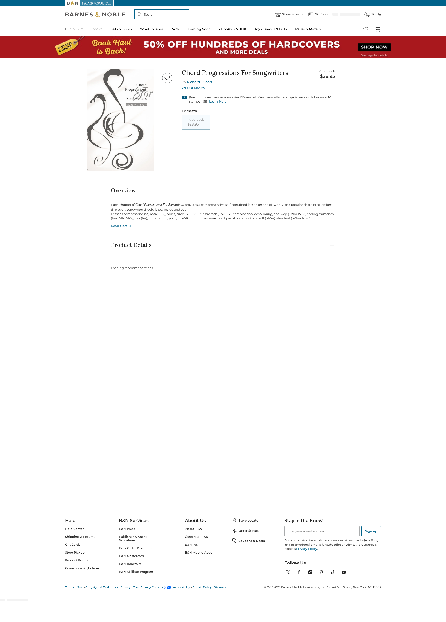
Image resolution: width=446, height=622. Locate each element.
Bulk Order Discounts (135, 548)
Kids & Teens (121, 29)
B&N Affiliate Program (136, 572)
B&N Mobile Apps (198, 552)
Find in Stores (301, 176)
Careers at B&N (196, 536)
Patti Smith (157, 369)
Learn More (217, 101)
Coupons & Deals (251, 541)
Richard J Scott (199, 82)
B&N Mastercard (131, 556)
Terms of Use (74, 587)
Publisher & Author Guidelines (133, 538)
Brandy (307, 369)
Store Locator (249, 520)
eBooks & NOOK (232, 29)
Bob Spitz (271, 374)
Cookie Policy (202, 587)
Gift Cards (72, 544)
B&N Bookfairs (130, 564)
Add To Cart (301, 150)
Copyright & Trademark (101, 587)
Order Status (249, 530)
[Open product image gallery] (120, 120)
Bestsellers (74, 29)
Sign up (371, 531)
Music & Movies (308, 29)
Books (97, 29)
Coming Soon (199, 29)
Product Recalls (77, 560)
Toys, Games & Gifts (270, 29)
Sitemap (220, 587)
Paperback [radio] (195, 122)
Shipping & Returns (80, 536)
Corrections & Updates (82, 568)
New (175, 29)
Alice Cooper (236, 374)
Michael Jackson (123, 374)
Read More (119, 243)
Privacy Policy (306, 549)
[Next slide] (335, 301)
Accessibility (181, 587)
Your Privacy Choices (148, 587)
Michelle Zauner (199, 369)
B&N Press (127, 529)
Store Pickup (75, 552)
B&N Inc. (191, 544)
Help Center (74, 529)
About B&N (193, 529)
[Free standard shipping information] (198, 158)
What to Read (151, 29)
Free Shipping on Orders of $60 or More (223, 3)
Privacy (125, 587)
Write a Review (193, 88)
